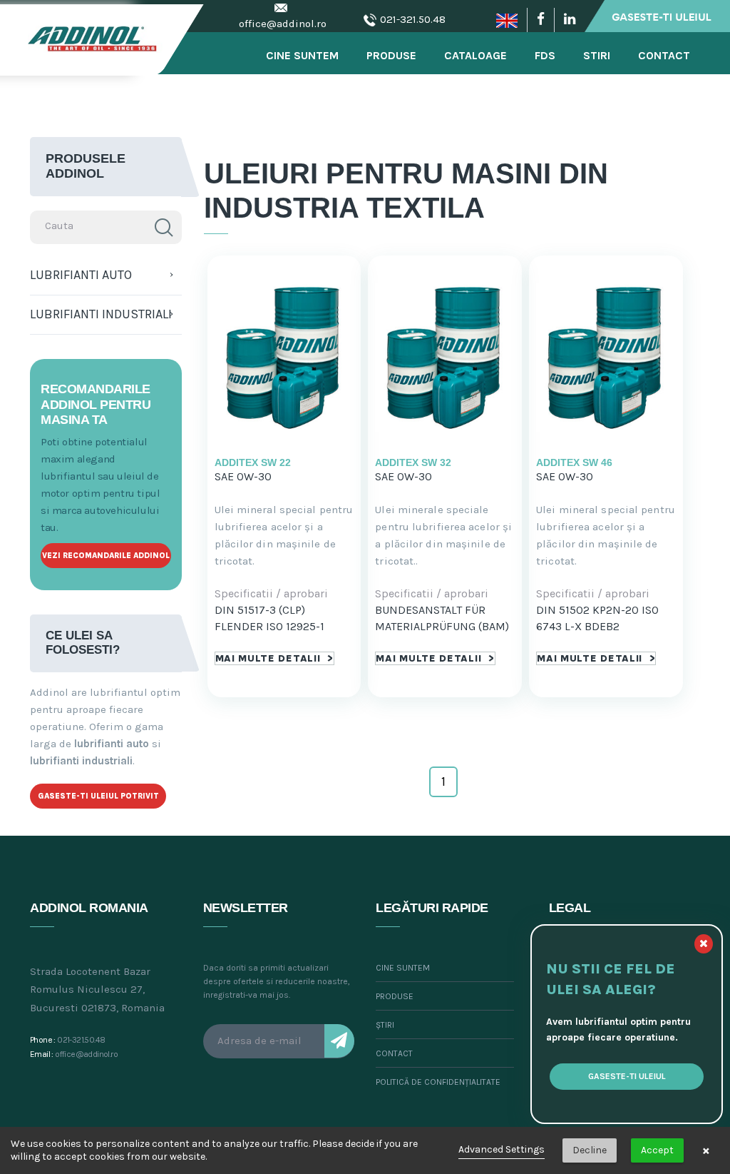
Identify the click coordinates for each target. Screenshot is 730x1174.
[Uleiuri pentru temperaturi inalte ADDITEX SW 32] (445, 356)
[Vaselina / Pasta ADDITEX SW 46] (606, 356)
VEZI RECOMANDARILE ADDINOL (106, 555)
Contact (664, 55)
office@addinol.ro (283, 23)
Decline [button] (589, 1150)
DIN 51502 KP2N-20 (587, 610)
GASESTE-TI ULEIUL (627, 1076)
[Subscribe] (339, 1041)
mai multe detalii (274, 658)
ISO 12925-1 (295, 626)
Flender (239, 626)
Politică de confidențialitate (438, 1082)
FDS (545, 55)
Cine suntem (403, 968)
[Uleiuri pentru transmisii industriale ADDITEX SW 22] (284, 356)
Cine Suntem (302, 55)
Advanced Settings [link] (501, 1149)
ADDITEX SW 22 (253, 462)
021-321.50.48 (413, 19)
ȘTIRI (385, 1025)
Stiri (596, 55)
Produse (391, 55)
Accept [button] (657, 1150)
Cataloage (475, 55)
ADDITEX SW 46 (574, 462)
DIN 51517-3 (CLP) (260, 610)
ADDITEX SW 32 (413, 462)
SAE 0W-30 (243, 476)
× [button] (706, 1150)
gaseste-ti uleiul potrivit (98, 796)
